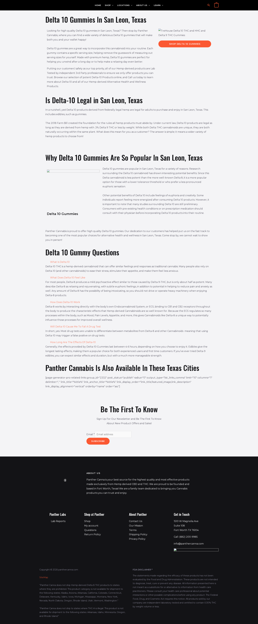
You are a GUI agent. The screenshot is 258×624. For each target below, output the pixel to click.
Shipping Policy (138, 534)
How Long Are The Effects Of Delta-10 (73, 342)
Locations (123, 5)
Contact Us (135, 521)
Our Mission (136, 525)
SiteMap (43, 577)
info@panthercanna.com (189, 543)
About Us (141, 5)
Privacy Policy (137, 538)
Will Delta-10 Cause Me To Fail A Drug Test (75, 326)
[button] (112, 5)
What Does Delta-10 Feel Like (67, 277)
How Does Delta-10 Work (65, 302)
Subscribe (98, 441)
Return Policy (92, 534)
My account (91, 525)
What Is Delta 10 (60, 262)
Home (98, 5)
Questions (90, 530)
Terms (132, 530)
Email (90, 434)
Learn (157, 5)
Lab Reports (58, 521)
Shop (108, 5)
